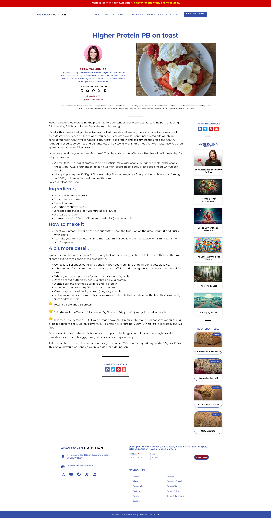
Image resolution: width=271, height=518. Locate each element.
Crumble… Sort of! (208, 378)
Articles (162, 14)
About (108, 14)
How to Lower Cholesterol (208, 200)
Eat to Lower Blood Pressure (208, 229)
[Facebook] (93, 90)
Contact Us (176, 14)
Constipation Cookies (208, 404)
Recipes (151, 14)
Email (152, 454)
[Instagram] (81, 90)
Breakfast (90, 99)
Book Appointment (195, 13)
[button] (107, 369)
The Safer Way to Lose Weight (208, 258)
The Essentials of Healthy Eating (208, 171)
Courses (136, 14)
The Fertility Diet (208, 285)
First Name (133, 454)
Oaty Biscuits (208, 431)
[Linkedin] (105, 90)
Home (98, 14)
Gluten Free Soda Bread (208, 351)
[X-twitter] (99, 90)
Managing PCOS (208, 312)
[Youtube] (87, 90)
